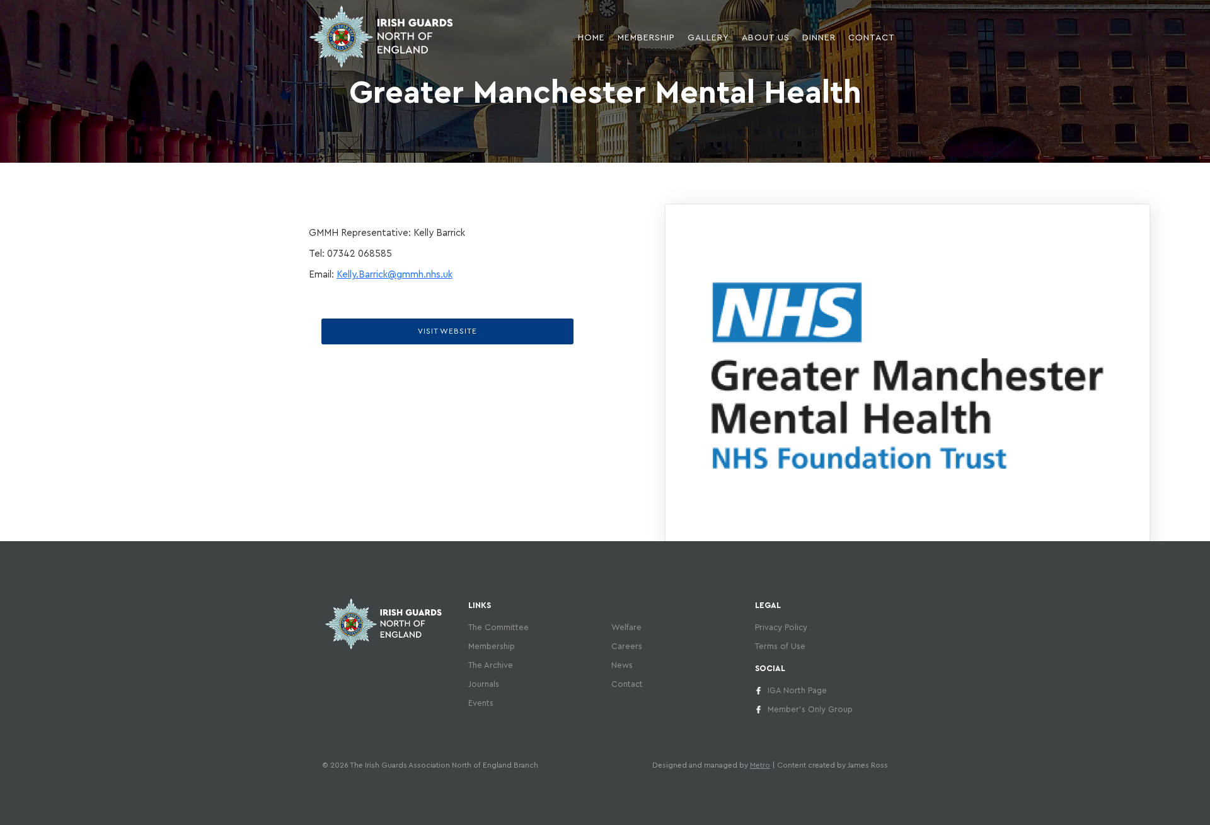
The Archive (490, 665)
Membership (491, 646)
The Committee (498, 627)
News (622, 665)
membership (646, 37)
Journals (483, 684)
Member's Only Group (810, 709)
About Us (766, 37)
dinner (819, 37)
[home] (381, 36)
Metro (760, 765)
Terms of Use (780, 646)
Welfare (626, 627)
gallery (708, 37)
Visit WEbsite (447, 331)
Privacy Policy (781, 627)
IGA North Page (797, 690)
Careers (626, 646)
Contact (871, 37)
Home (591, 37)
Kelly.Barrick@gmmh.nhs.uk (394, 274)
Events (480, 703)
